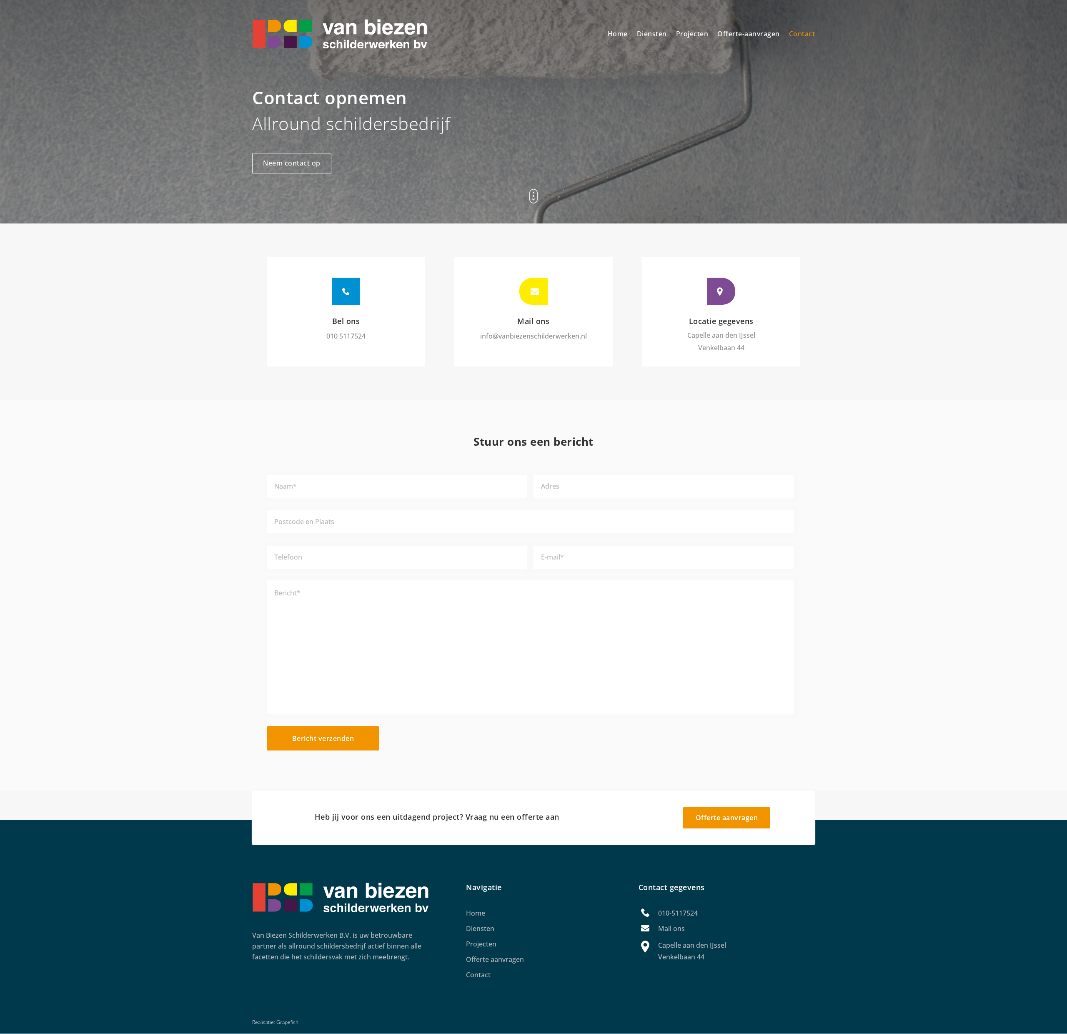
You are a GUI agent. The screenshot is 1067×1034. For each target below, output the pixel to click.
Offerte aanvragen (727, 817)
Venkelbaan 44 (721, 347)
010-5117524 (678, 913)
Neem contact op (292, 163)
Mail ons (671, 928)
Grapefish (287, 1022)
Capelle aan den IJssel (721, 335)
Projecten (692, 33)
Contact (802, 33)
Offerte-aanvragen (748, 33)
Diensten (652, 33)
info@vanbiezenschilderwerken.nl (533, 336)
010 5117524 (346, 336)
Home (618, 33)
